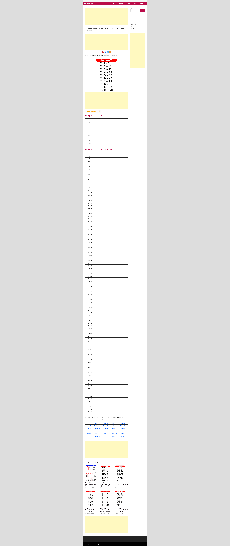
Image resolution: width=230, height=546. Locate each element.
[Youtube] (139, 1)
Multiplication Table (135, 22)
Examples (132, 17)
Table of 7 (96, 425)
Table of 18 (105, 431)
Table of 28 (105, 436)
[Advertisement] (106, 16)
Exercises (132, 20)
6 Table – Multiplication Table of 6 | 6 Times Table (121, 484)
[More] (110, 52)
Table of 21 (88, 433)
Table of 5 (122, 423)
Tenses (134, 3)
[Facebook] (137, 1)
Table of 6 (88, 425)
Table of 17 (97, 431)
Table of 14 (114, 428)
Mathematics (88, 26)
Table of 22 (97, 433)
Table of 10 (122, 425)
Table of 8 (105, 425)
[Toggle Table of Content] (98, 111)
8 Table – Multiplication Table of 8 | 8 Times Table (106, 484)
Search (132, 8)
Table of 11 (88, 428)
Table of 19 (114, 431)
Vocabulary (120, 3)
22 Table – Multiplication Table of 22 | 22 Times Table (121, 510)
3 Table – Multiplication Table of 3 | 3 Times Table (91, 510)
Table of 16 (88, 431)
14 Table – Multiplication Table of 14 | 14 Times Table (106, 510)
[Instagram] (144, 1)
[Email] (146, 1)
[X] (141, 1)
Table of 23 (105, 433)
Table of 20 (122, 431)
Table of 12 (97, 428)
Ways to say (128, 3)
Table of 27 (97, 436)
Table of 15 (122, 428)
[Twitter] (108, 52)
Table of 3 (105, 423)
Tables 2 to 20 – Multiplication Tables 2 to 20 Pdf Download (91, 484)
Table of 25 (122, 433)
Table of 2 (96, 423)
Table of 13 (105, 428)
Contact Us (140, 3)
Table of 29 (114, 436)
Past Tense (112, 3)
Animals (132, 15)
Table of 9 (113, 425)
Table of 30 (122, 436)
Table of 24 (114, 433)
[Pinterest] (143, 1)
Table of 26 (88, 436)
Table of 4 (113, 423)
